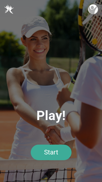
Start (51, 152)
